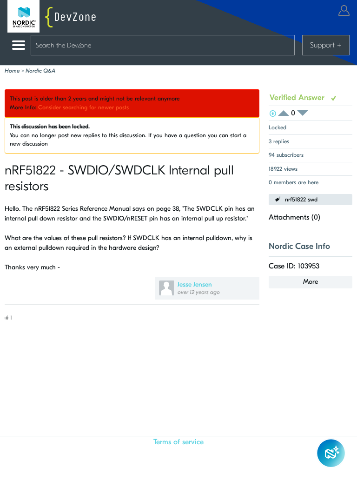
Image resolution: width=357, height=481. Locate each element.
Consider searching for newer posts (83, 107)
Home (12, 70)
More (310, 282)
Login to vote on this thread (286, 113)
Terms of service (178, 442)
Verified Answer (298, 97)
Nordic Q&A (40, 70)
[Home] (53, 16)
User (344, 10)
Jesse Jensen (195, 284)
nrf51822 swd (301, 199)
